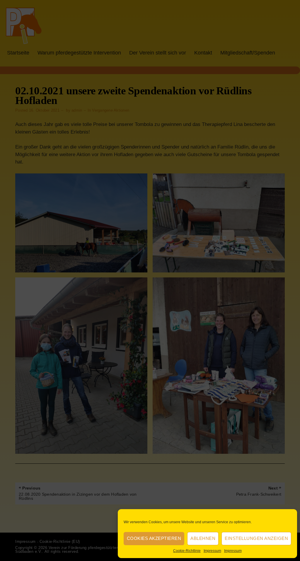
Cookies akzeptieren (154, 538)
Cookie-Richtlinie (187, 551)
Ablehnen (202, 538)
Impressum (212, 551)
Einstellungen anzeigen (256, 538)
